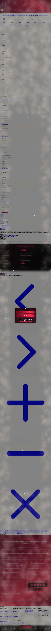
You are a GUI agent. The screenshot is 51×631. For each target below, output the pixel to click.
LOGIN (25, 312)
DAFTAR (25, 315)
